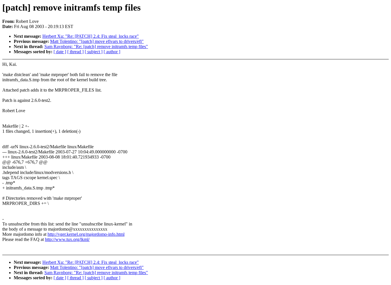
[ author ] (112, 51)
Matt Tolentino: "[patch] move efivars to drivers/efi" (97, 41)
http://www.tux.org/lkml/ (67, 239)
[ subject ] (93, 51)
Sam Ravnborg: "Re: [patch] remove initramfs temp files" (96, 46)
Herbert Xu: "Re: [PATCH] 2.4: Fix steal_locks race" (90, 36)
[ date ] (60, 51)
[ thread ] (75, 51)
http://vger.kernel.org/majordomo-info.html (86, 234)
